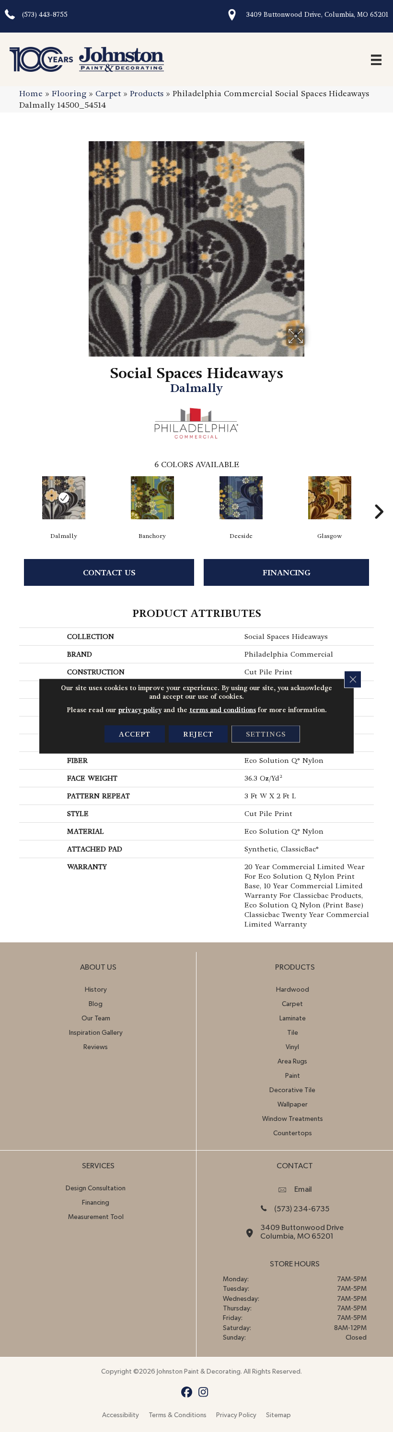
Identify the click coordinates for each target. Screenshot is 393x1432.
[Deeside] (240, 498)
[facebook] (187, 1392)
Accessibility (120, 1415)
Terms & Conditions (178, 1415)
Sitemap (278, 1415)
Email (303, 1189)
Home (31, 94)
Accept (134, 734)
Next (378, 497)
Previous (14, 497)
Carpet (108, 94)
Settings (266, 734)
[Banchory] (152, 498)
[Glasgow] (329, 498)
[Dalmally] (63, 498)
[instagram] (203, 1392)
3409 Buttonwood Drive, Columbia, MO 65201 (317, 15)
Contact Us (109, 573)
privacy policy (140, 710)
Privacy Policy (236, 1415)
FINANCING (287, 573)
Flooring (69, 94)
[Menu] (376, 59)
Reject (198, 734)
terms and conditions (222, 710)
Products (146, 94)
